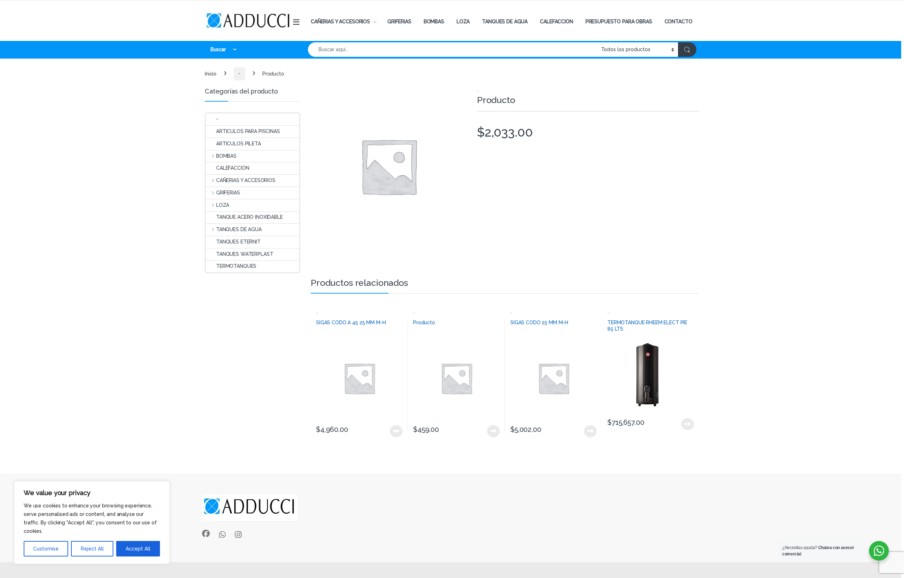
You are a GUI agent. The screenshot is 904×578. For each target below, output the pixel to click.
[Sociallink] (206, 533)
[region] (92, 522)
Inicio (210, 73)
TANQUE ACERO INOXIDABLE (249, 217)
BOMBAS (434, 21)
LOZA (463, 21)
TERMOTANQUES (236, 266)
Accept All (138, 549)
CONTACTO (678, 21)
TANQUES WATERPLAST (244, 254)
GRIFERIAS (399, 21)
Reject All (92, 549)
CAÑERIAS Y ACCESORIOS (340, 21)
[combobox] (452, 49)
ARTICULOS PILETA (238, 143)
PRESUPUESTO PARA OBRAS (618, 21)
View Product (393, 431)
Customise (46, 549)
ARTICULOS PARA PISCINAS (248, 131)
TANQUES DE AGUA (505, 21)
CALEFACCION (556, 21)
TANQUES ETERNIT (238, 242)
